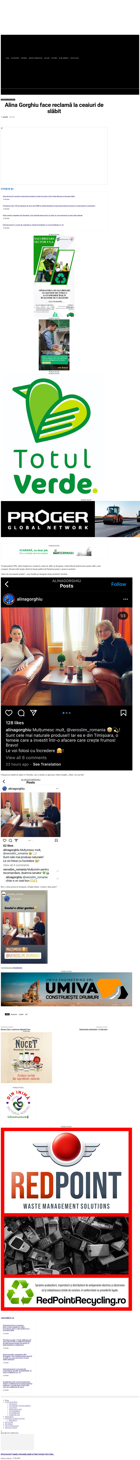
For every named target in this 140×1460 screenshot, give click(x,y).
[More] (103, 122)
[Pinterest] (89, 122)
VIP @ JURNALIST (12, 1426)
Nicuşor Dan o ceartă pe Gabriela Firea (15, 1029)
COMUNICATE (14, 1415)
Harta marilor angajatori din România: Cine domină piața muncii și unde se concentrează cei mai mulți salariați (43, 215)
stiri (26, 1014)
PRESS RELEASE (15, 1409)
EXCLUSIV (9, 1422)
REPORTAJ (13, 1420)
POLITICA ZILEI (11, 1428)
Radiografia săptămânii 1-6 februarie (93, 1029)
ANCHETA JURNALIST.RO (15, 1418)
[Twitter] (85, 72)
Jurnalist (5, 117)
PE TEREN (9, 1424)
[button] (89, 76)
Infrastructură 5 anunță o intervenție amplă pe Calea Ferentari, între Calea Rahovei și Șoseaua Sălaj (39, 196)
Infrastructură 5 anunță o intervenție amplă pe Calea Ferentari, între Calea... (27, 1454)
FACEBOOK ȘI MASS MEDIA (8, 99)
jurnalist (21, 1014)
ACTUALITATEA (11, 1402)
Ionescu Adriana (6, 1458)
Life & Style (13, 1404)
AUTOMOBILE (14, 1411)
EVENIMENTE (14, 1413)
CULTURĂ (13, 1407)
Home (7, 1400)
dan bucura (14, 1014)
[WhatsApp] (96, 122)
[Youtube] (89, 72)
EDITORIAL (9, 1417)
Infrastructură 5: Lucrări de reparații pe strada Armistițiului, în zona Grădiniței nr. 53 (33, 225)
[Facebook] (82, 72)
